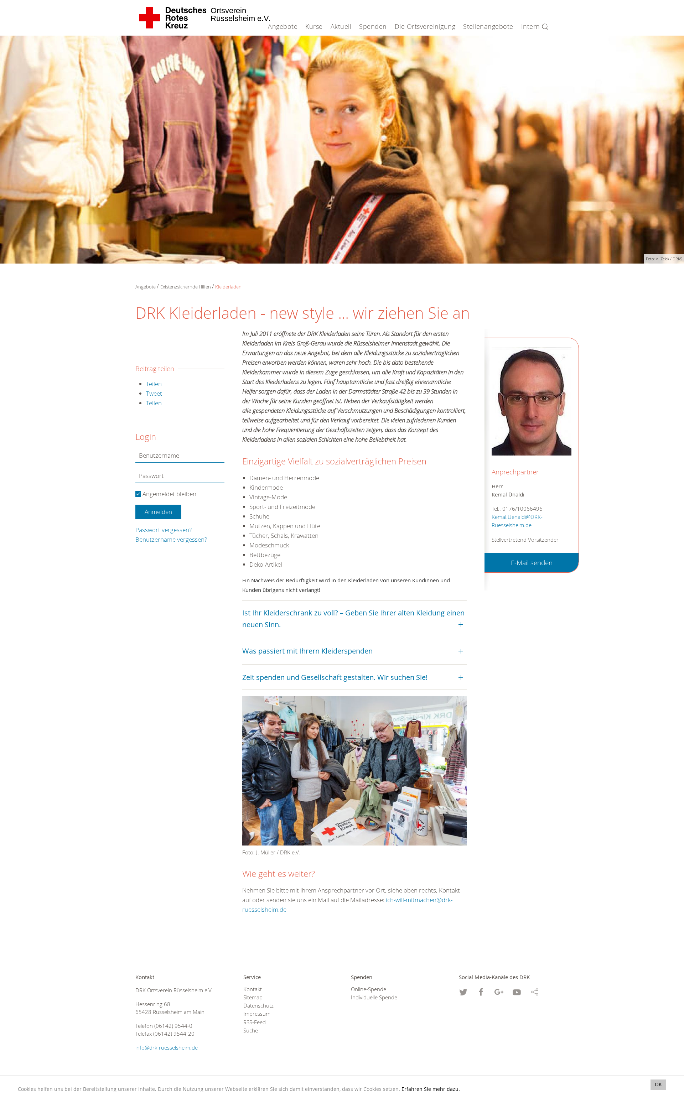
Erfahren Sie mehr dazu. (430, 1089)
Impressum (256, 1013)
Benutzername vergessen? (171, 539)
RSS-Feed (254, 1022)
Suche (250, 1030)
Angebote (145, 286)
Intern (530, 26)
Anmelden (158, 512)
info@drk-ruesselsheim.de (166, 1047)
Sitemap (253, 997)
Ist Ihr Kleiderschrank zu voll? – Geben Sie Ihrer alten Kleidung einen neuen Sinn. (353, 618)
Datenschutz (258, 1005)
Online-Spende (368, 989)
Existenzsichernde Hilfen (185, 286)
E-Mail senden (532, 562)
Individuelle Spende (374, 997)
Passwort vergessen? (163, 530)
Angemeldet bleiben (168, 494)
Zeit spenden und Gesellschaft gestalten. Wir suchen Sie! (335, 677)
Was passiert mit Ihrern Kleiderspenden (307, 651)
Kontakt (252, 989)
